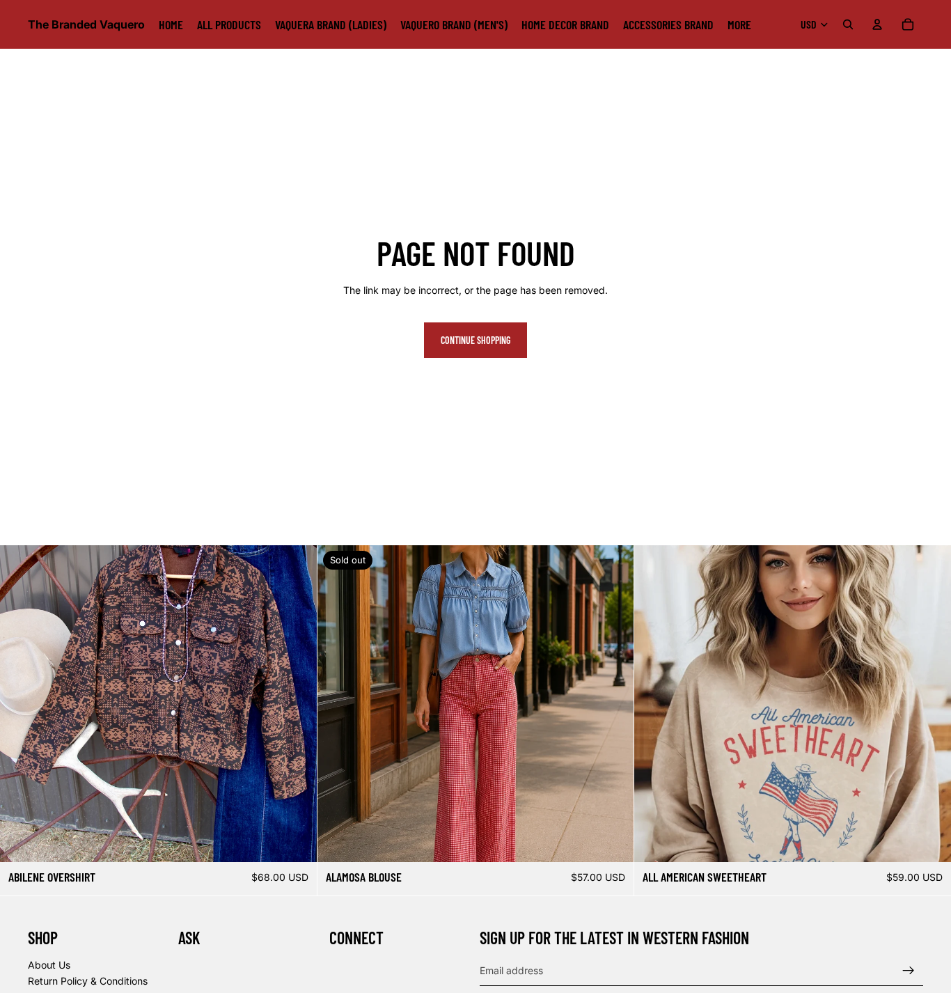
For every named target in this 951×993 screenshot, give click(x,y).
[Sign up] (908, 970)
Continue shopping (475, 340)
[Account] (877, 24)
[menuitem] (739, 24)
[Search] (848, 24)
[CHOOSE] (295, 841)
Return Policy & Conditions (88, 981)
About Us (49, 965)
